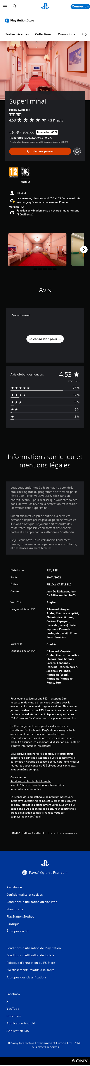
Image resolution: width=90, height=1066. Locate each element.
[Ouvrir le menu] (5, 6)
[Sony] (80, 1064)
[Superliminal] (37, 249)
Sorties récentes (17, 34)
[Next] (84, 249)
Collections (43, 34)
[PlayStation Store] (20, 20)
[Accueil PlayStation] (45, 6)
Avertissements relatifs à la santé (30, 781)
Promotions (66, 34)
